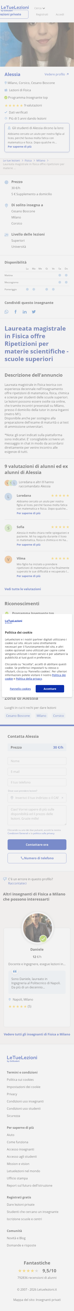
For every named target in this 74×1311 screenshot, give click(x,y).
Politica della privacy (29, 678)
